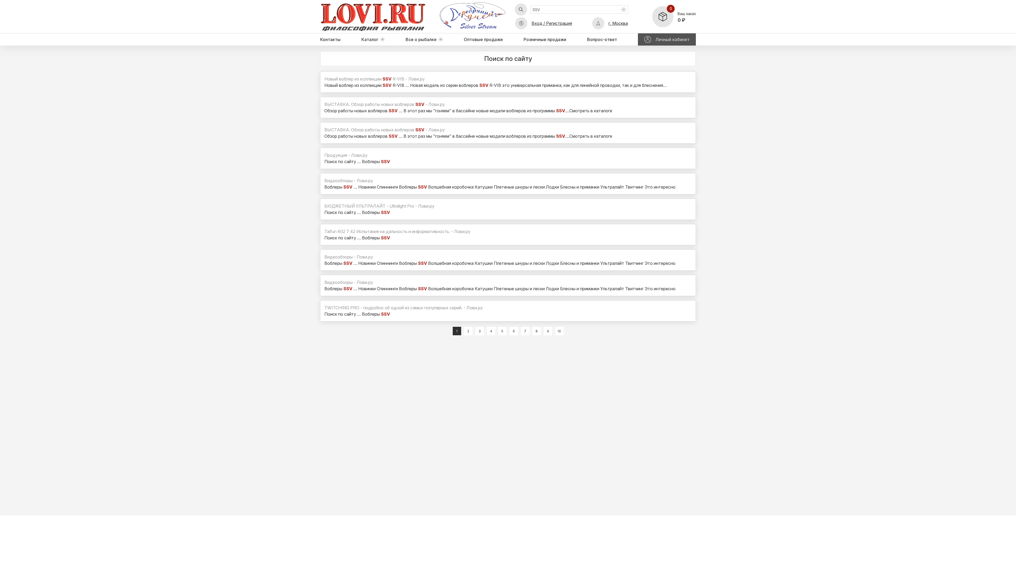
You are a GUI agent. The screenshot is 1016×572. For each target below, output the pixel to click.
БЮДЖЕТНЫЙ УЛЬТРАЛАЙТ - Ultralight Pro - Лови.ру (379, 206)
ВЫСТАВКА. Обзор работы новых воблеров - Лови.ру (384, 104)
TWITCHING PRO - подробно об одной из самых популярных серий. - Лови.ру (403, 307)
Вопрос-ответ (602, 39)
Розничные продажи (545, 39)
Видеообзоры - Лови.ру (348, 180)
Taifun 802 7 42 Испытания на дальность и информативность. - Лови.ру (397, 231)
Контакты (330, 39)
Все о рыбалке (421, 39)
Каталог (369, 39)
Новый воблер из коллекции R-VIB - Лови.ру (374, 79)
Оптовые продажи (483, 39)
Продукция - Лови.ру (346, 155)
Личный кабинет (672, 39)
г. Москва (618, 23)
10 (559, 331)
